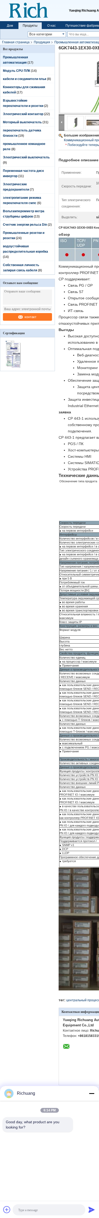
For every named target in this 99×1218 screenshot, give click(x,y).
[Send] (91, 1209)
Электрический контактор (23, 114)
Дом (10, 25)
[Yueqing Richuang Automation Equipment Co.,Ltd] (34, 10)
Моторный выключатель (22, 122)
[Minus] (91, 1093)
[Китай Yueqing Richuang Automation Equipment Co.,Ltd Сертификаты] (13, 367)
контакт (30, 317)
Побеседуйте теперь (83, 145)
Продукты (30, 25)
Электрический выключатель (26, 157)
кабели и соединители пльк (24, 79)
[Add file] (7, 1209)
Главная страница (16, 42)
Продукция (42, 42)
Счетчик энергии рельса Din (25, 224)
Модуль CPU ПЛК (16, 71)
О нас (51, 25)
